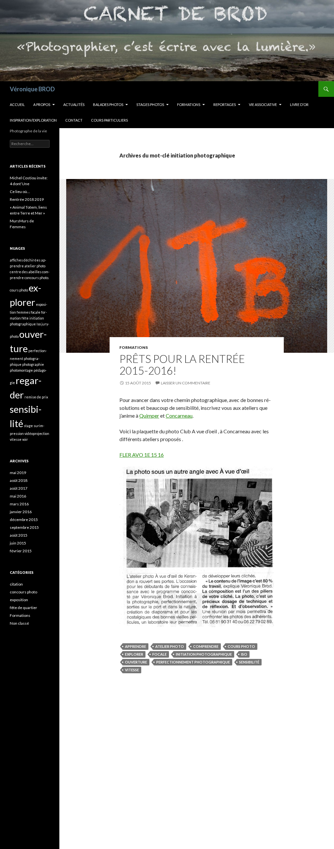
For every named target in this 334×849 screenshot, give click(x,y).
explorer (134, 654)
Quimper (149, 415)
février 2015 (21, 550)
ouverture (136, 662)
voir (25, 439)
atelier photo (169, 646)
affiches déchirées (25, 260)
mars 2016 (19, 503)
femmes (23, 312)
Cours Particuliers (109, 120)
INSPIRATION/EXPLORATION (33, 120)
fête (25, 318)
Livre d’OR (299, 104)
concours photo (23, 591)
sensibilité (249, 662)
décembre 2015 (24, 519)
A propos (41, 104)
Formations (188, 104)
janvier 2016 (21, 511)
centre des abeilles (25, 272)
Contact (74, 120)
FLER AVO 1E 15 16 (141, 455)
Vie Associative (263, 104)
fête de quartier (23, 607)
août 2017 (18, 488)
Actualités (73, 104)
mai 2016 (18, 496)
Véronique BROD (32, 89)
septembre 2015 (24, 527)
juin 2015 (18, 543)
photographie (33, 364)
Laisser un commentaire (185, 382)
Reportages (224, 104)
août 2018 (18, 480)
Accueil (17, 104)
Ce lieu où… (20, 191)
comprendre (206, 646)
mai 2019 (18, 472)
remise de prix (36, 397)
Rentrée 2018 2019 (27, 199)
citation (16, 584)
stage (28, 426)
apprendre (135, 646)
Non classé (19, 623)
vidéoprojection (36, 433)
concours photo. (36, 278)
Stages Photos (150, 104)
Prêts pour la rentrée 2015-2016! (182, 364)
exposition (19, 599)
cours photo (241, 646)
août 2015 (18, 535)
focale (159, 654)
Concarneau (179, 415)
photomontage (21, 370)
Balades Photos (108, 104)
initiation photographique (204, 654)
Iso (244, 654)
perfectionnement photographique (193, 662)
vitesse (132, 670)
